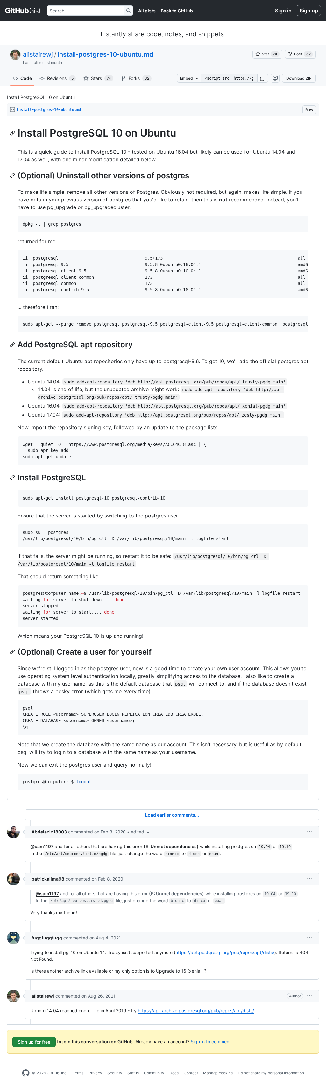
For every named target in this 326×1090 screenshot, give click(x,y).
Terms (78, 1073)
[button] (262, 78)
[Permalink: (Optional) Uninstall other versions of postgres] (13, 175)
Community (154, 1073)
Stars (101, 78)
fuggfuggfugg (47, 937)
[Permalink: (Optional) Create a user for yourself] (13, 651)
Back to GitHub (177, 10)
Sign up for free (34, 1041)
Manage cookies (218, 1073)
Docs (174, 1073)
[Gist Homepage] (23, 10)
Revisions (60, 78)
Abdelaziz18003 (49, 831)
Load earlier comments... (172, 815)
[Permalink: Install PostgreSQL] (13, 477)
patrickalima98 (48, 879)
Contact (191, 1073)
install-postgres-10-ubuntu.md (105, 54)
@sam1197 (41, 846)
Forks (139, 78)
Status (133, 1073)
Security (114, 1073)
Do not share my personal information (271, 1073)
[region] (163, 458)
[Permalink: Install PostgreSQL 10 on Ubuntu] (13, 133)
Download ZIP (299, 78)
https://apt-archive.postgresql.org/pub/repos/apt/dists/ (196, 1010)
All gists (147, 10)
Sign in (283, 10)
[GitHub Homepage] (26, 1073)
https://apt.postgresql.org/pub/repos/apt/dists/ (224, 952)
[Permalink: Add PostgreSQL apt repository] (13, 344)
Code (26, 78)
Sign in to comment (211, 1041)
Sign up (309, 10)
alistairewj (38, 54)
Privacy (95, 1073)
